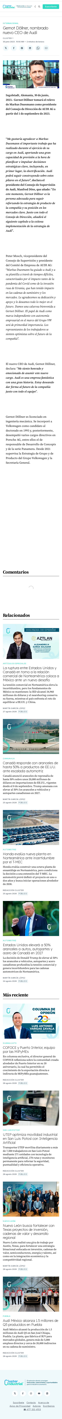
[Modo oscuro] (35, 6)
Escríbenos (49, 1406)
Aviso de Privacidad (20, 1406)
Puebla (6, 1316)
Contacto (31, 1402)
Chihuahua (9, 758)
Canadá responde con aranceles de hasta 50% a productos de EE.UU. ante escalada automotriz (30, 767)
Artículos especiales (14, 663)
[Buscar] (39, 6)
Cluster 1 (8, 38)
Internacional (11, 23)
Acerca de (43, 1402)
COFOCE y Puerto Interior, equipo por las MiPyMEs (29, 1049)
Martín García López (14, 708)
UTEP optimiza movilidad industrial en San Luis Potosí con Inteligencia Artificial (30, 1138)
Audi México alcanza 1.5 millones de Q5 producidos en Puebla (30, 1322)
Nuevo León (9, 1221)
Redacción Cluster (13, 890)
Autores (37, 1406)
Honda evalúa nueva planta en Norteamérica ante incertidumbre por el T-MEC (29, 858)
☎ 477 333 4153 (32, 1409)
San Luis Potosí (11, 1130)
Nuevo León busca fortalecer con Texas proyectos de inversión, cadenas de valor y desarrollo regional (29, 1231)
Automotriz (9, 849)
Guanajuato (10, 1043)
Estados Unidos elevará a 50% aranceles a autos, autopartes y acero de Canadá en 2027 (27, 949)
